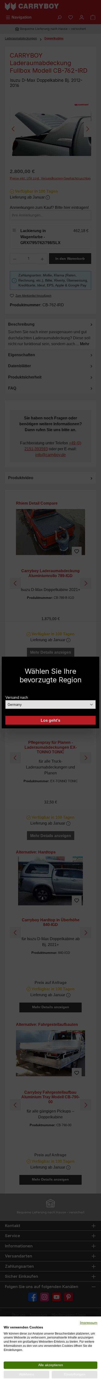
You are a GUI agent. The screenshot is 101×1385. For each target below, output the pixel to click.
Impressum (88, 1323)
